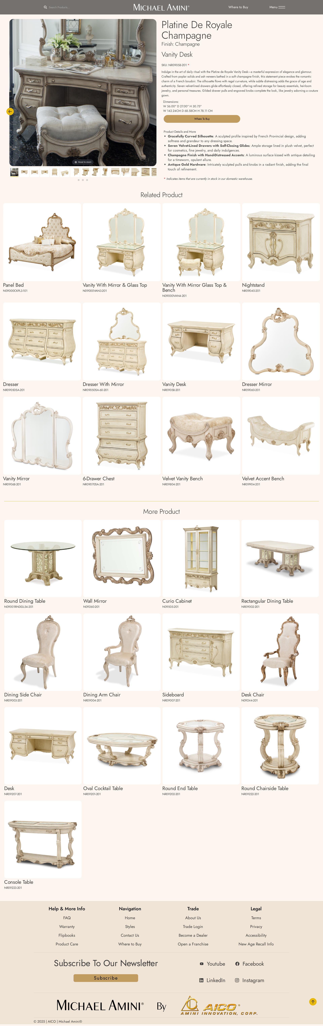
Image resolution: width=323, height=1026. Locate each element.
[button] (277, 7)
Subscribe (106, 978)
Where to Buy (201, 119)
